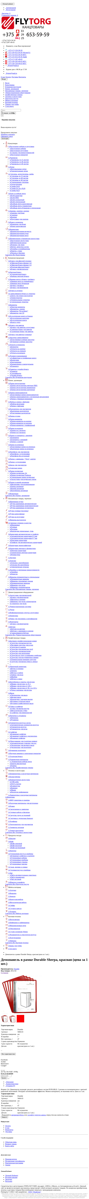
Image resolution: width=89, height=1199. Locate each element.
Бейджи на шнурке (17, 629)
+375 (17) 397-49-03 (14, 59)
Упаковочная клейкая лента (21, 761)
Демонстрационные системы (19, 607)
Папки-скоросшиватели (17, 393)
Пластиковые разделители (20, 413)
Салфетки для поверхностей (21, 713)
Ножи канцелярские (18, 226)
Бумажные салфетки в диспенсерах (23, 736)
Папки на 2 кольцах (18, 430)
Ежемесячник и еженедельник (21, 364)
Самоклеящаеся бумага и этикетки (21, 294)
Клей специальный (17, 202)
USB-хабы (14, 782)
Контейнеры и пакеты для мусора (21, 682)
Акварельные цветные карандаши (23, 553)
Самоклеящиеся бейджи (19, 633)
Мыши (13, 790)
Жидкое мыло (15, 697)
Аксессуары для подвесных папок (23, 479)
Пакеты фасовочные (18, 764)
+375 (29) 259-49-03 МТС (16, 63)
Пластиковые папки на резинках (22, 447)
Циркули (14, 574)
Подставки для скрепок (19, 219)
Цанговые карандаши (18, 540)
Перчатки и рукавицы (17, 716)
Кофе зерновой (16, 843)
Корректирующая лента (19, 235)
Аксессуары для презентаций (19, 595)
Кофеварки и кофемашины (18, 922)
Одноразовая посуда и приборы (20, 854)
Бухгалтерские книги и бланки (20, 316)
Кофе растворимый (17, 848)
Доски (11, 610)
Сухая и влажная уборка (18, 932)
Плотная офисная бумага (19, 267)
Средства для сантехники (20, 653)
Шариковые (15, 525)
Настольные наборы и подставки (21, 146)
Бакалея (11, 838)
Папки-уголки (14, 416)
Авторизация (10, 8)
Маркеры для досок (17, 585)
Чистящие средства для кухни (21, 645)
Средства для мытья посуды (21, 643)
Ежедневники (15, 362)
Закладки (8, 1179)
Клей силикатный (17, 200)
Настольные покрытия (19, 155)
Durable (16, 969)
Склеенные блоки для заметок (21, 331)
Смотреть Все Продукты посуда (17, 884)
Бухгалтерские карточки (19, 318)
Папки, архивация (12, 89)
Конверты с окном (17, 309)
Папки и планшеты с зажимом (20, 435)
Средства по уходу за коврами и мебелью (25, 655)
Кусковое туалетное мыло (20, 701)
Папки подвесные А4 (18, 473)
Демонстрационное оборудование (17, 93)
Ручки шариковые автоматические (23, 504)
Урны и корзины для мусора (21, 690)
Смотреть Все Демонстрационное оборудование (23, 635)
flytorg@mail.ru (13, 65)
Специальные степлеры (19, 182)
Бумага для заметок (16, 325)
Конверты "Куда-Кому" (19, 311)
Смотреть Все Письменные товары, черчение (22, 589)
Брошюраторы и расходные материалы (23, 774)
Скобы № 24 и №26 (17, 188)
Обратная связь (10, 1142)
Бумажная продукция (13, 87)
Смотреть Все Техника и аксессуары (18, 832)
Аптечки (12, 890)
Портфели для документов (18, 452)
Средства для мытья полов (20, 651)
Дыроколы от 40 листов (19, 164)
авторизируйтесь (17, 1115)
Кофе (10, 841)
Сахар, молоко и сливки (17, 867)
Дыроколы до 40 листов (19, 162)
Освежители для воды (18, 729)
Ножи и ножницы (15, 222)
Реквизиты (9, 1130)
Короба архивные (17, 488)
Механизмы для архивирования (22, 484)
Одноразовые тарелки (18, 864)
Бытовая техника (11, 102)
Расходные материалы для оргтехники (23, 803)
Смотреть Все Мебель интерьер (17, 913)
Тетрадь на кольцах (17, 353)
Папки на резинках (16, 445)
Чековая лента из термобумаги (21, 281)
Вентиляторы (14, 919)
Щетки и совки (16, 679)
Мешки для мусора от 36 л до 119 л (23, 688)
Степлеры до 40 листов (19, 178)
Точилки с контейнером (19, 563)
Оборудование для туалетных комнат (22, 741)
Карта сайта (9, 1146)
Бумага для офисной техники (19, 261)
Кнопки (13, 217)
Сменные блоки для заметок (21, 329)
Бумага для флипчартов (19, 597)
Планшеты (14, 437)
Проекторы (13, 616)
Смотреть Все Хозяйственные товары (19, 768)
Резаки (11, 806)
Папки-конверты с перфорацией (22, 425)
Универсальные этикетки (20, 300)
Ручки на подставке (16, 517)
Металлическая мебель (17, 902)
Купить (4, 1078)
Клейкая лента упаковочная (20, 206)
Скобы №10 (15, 186)
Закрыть (4, 1117)
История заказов (11, 1177)
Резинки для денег (17, 245)
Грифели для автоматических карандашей (26, 542)
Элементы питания (16, 827)
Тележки (12, 911)
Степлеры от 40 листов (19, 180)
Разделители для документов (19, 409)
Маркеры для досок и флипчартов (23, 601)
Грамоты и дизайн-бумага (18, 369)
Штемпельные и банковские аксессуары (23, 238)
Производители (11, 1159)
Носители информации (19, 792)
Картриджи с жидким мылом (21, 699)
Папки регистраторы (16, 383)
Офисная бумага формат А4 (20, 263)
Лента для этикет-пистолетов (21, 296)
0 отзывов (4, 973)
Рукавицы (14, 720)
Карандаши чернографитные (19, 545)
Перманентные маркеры (19, 579)
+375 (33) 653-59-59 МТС (16, 55)
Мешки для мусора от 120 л (20, 686)
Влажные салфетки (17, 738)
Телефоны (12, 821)
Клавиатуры (15, 786)
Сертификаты (15, 373)
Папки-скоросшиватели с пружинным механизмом (29, 397)
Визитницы (13, 494)
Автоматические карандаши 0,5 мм (23, 536)
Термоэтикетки (16, 298)
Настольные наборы (18, 148)
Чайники (12, 941)
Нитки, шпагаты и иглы (19, 247)
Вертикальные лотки (18, 169)
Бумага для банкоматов (19, 287)
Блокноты (14, 347)
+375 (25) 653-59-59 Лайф (17, 57)
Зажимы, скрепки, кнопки (18, 211)
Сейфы (11, 905)
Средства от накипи (18, 647)
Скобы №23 (15, 190)
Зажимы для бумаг (17, 213)
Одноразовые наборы (18, 858)
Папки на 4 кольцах (18, 432)
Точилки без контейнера (19, 565)
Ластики (12, 558)
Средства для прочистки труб (21, 649)
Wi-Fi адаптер (15, 784)
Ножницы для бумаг (18, 224)
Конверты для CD (17, 313)
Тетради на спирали (18, 351)
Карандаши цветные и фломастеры (22, 548)
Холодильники (14, 938)
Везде (7, 83)
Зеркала (11, 896)
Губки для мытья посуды (19, 708)
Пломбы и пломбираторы (20, 249)
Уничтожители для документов (20, 824)
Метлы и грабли (16, 673)
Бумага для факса (17, 285)
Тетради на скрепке (17, 349)
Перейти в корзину (8, 134)
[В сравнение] (4, 1070)
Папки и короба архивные (18, 482)
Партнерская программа (14, 1163)
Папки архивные (17, 486)
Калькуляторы (14, 777)
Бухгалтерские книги (18, 320)
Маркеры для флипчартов (20, 587)
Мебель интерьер (11, 100)
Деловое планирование (17, 356)
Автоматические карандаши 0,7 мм (23, 538)
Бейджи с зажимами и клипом (21, 631)
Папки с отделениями (17, 462)
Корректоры (13, 229)
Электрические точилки (19, 567)
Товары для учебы (12, 104)
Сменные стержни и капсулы (19, 523)
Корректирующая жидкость (20, 231)
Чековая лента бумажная (19, 283)
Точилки (12, 561)
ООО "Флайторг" (34, 1192)
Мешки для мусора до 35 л (20, 684)
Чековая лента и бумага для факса (21, 279)
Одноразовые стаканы (18, 862)
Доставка (8, 1132)
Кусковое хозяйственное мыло (21, 703)
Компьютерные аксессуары (19, 780)
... (10, 663)
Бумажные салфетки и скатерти (22, 856)
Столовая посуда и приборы (19, 870)
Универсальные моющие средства (23, 659)
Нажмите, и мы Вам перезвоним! (18, 46)
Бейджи (11, 627)
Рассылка (8, 1181)
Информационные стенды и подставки (23, 613)
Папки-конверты (15, 419)
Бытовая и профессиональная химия (22, 641)
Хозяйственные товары (13, 95)
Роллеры (13, 529)
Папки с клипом (16, 442)
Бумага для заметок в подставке (22, 327)
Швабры (13, 677)
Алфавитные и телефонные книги (23, 358)
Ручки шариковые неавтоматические (24, 506)
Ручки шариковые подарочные (22, 508)
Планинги (14, 366)
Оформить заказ (7, 136)
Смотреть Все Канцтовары (15, 255)
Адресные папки (15, 468)
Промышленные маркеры (20, 583)
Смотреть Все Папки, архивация (17, 495)
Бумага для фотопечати (19, 269)
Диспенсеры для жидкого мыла (22, 745)
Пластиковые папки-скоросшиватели (24, 395)
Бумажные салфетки (18, 734)
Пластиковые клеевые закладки (22, 340)
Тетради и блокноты (16, 345)
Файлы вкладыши (17, 404)
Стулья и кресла (14, 908)
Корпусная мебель (15, 899)
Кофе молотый (16, 846)
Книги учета (15, 322)
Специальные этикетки (19, 302)
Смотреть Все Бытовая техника (16, 943)
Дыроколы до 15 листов (19, 160)
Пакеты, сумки (16, 251)
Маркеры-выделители (17, 520)
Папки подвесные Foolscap (20, 475)
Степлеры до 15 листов (19, 176)
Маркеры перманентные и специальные (23, 577)
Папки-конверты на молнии (21, 423)
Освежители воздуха (18, 727)
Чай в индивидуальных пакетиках (23, 875)
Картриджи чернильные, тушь (21, 531)
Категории (5, 138)
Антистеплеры (16, 184)
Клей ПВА (14, 198)
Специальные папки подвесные (22, 477)
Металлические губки (18, 711)
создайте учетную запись (36, 1115)
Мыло (11, 693)
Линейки (14, 572)
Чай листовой (15, 879)
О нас (7, 1128)
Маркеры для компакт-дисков (21, 581)
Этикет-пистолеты (15, 830)
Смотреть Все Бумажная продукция (18, 377)
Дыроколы (12, 158)
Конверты (12, 305)
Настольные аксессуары (19, 241)
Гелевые (13, 527)
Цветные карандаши (18, 550)
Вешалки (12, 893)
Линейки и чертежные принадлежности (23, 570)
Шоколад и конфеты (16, 882)
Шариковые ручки (15, 502)
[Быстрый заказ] (8, 1078)
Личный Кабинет (11, 1175)
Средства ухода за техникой (19, 815)
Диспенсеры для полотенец (20, 747)
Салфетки (12, 732)
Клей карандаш (16, 196)
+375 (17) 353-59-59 (14, 50)
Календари (14, 360)
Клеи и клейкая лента (17, 193)
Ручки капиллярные (16, 514)
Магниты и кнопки (17, 599)
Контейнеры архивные (19, 491)
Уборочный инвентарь (17, 666)
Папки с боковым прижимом (21, 399)
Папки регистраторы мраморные (22, 387)
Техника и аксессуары (13, 96)
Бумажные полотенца (17, 750)
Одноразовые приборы (19, 860)
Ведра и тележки (16, 669)
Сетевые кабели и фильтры (19, 812)
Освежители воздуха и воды (19, 723)
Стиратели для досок (18, 603)
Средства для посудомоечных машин (24, 657)
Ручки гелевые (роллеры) (18, 511)
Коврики (13, 788)
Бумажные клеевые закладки (21, 342)
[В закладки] (2, 1070)
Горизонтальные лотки (19, 171)
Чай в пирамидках (17, 877)
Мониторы (10, 797)
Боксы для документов (17, 465)
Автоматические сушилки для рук (23, 743)
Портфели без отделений (19, 456)
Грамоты (13, 371)
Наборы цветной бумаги (19, 276)
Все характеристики (8, 1054)
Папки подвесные (15, 471)
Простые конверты (17, 307)
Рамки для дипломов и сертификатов (22, 619)
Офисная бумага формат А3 (20, 265)
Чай (10, 873)
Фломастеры (15, 555)
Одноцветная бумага (18, 274)
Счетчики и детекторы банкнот (20, 818)
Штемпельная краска (18, 243)
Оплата (8, 1126)
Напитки (12, 851)
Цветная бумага (14, 272)
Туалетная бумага (15, 756)
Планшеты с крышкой (18, 440)
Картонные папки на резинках (22, 449)
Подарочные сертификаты (15, 1161)
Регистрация (10, 10)
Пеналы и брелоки (17, 253)
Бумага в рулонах (15, 291)
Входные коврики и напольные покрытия (24, 753)
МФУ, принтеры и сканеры (19, 800)
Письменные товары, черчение (16, 91)
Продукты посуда (11, 98)
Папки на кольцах (15, 428)
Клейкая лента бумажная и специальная (25, 208)
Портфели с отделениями (20, 454)
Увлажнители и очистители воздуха (22, 935)
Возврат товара (10, 1144)
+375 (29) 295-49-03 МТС (16, 61)
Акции (7, 1165)
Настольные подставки (19, 150)
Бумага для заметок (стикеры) (20, 334)
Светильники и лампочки (18, 809)
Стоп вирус (9, 106)
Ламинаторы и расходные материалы (22, 795)
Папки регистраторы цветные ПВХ (23, 385)
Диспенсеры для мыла (18, 695)
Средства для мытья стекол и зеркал (24, 661)
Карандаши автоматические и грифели (23, 534)
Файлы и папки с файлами (18, 402)
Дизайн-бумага (16, 375)
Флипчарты (13, 622)
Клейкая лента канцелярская (21, 204)
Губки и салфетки (15, 706)
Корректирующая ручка (19, 233)
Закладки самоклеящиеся (18, 337)
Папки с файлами (17, 406)
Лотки (11, 167)
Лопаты (13, 671)
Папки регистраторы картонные (22, 390)
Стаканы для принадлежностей (22, 153)
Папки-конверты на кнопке (20, 421)
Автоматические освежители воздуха (24, 725)
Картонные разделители (19, 411)
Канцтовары (9, 85)
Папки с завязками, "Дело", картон (22, 459)
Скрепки (13, 215)
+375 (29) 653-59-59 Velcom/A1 (18, 52)
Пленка (13, 766)
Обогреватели (14, 929)
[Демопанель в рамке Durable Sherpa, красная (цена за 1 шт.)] (21, 1014)
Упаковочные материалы (18, 759)
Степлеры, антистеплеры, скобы (21, 174)
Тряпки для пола (16, 675)
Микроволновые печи (17, 926)
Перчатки (14, 718)
